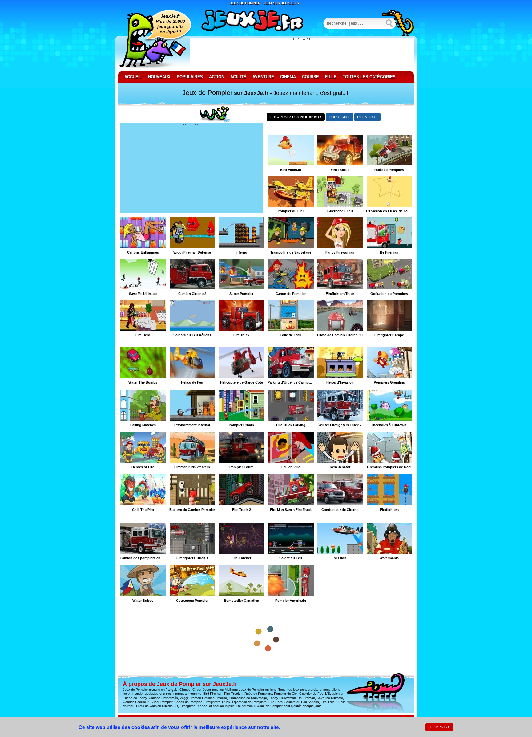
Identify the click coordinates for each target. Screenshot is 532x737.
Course (310, 77)
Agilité (238, 77)
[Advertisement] (302, 54)
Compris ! (439, 727)
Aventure (263, 77)
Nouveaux (159, 77)
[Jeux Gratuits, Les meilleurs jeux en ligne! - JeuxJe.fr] (259, 21)
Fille (331, 77)
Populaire (339, 117)
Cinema (288, 77)
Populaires (190, 77)
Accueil (133, 77)
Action (216, 77)
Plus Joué (367, 117)
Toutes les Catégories (369, 77)
